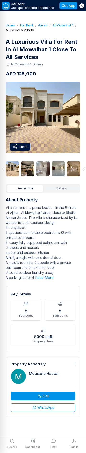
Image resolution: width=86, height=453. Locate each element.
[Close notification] (81, 5)
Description (25, 188)
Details (61, 188)
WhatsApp (45, 407)
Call (46, 396)
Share (23, 146)
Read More (44, 277)
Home (13, 25)
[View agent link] (43, 387)
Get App (68, 5)
